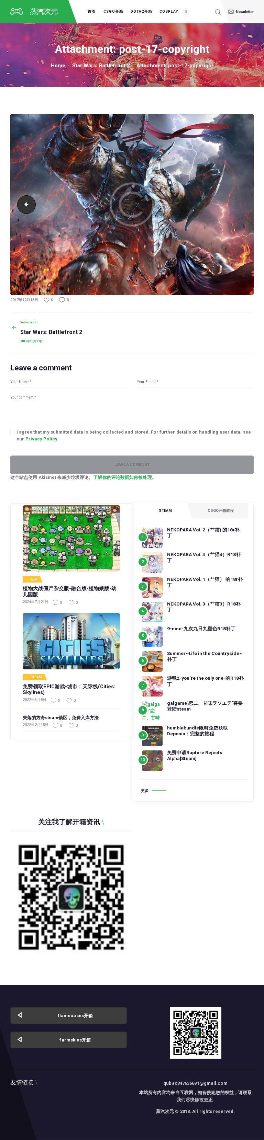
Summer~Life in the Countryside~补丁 (204, 656)
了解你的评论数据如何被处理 (122, 477)
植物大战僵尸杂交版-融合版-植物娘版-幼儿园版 (70, 592)
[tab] (165, 510)
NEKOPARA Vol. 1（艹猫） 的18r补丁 (205, 582)
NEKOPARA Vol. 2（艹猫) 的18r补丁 (203, 532)
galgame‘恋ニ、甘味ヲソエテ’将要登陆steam (205, 706)
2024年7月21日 (35, 602)
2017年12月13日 (24, 300)
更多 (144, 790)
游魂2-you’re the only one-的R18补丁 (205, 681)
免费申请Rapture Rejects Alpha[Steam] (194, 755)
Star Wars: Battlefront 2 (101, 65)
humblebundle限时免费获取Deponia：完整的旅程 (197, 730)
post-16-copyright (24, 204)
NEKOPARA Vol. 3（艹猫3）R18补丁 (204, 606)
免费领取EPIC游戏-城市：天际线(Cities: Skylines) (69, 690)
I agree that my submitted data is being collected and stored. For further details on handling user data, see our (133, 435)
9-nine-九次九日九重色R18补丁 (201, 628)
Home (58, 65)
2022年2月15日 (35, 725)
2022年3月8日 (34, 700)
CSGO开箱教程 (221, 510)
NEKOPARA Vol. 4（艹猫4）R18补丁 (204, 557)
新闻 (34, 579)
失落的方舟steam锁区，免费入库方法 (61, 717)
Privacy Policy (41, 438)
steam (36, 677)
